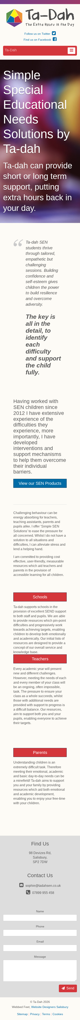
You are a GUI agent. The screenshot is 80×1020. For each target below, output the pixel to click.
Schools (40, 597)
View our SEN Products (40, 483)
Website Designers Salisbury (49, 1007)
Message (40, 956)
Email (40, 941)
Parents (40, 752)
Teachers (40, 659)
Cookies (58, 1014)
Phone (40, 926)
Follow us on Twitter (37, 33)
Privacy (35, 1014)
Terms (46, 1014)
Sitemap (22, 1014)
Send (70, 988)
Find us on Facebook (38, 39)
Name (40, 911)
